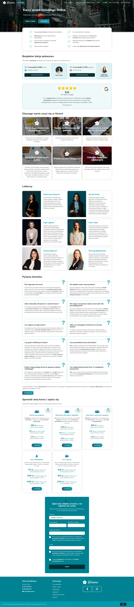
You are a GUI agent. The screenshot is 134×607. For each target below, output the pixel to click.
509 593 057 (127, 2)
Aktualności (55, 589)
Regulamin (61, 559)
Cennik (98, 2)
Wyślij (67, 567)
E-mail (51, 545)
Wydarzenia (91, 2)
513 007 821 (115, 2)
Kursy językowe (68, 2)
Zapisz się (43, 21)
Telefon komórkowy (54, 530)
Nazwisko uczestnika (73, 522)
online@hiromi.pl (29, 591)
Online (20, 2)
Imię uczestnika (53, 522)
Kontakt (105, 2)
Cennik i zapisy (56, 587)
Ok (123, 604)
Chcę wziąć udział (37, 75)
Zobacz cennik (30, 21)
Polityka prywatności (58, 594)
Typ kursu (51, 514)
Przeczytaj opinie (67, 105)
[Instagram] (97, 589)
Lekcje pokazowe (80, 2)
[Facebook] (87, 589)
